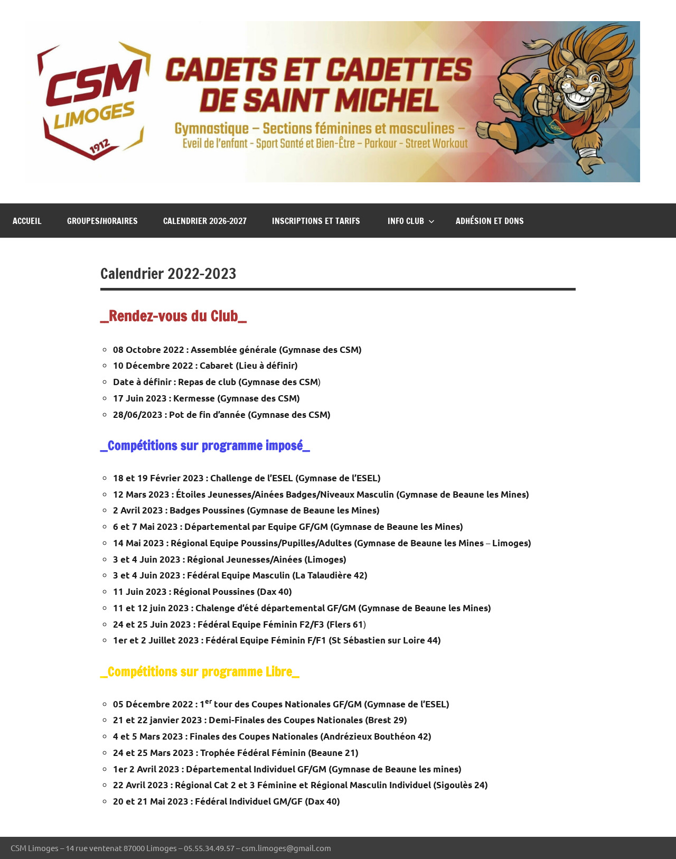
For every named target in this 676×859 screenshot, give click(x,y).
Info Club (406, 221)
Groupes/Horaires (102, 221)
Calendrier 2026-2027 (205, 221)
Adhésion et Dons (490, 221)
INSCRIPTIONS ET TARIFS (317, 221)
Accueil (27, 221)
